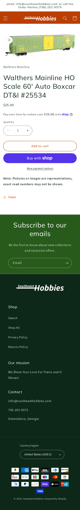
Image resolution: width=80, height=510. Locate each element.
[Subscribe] (67, 263)
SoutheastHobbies (33, 499)
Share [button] (12, 197)
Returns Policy (18, 347)
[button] (5, 18)
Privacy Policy (18, 337)
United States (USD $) (38, 454)
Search (13, 318)
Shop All (14, 328)
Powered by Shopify (55, 499)
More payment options (40, 168)
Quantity (8, 122)
